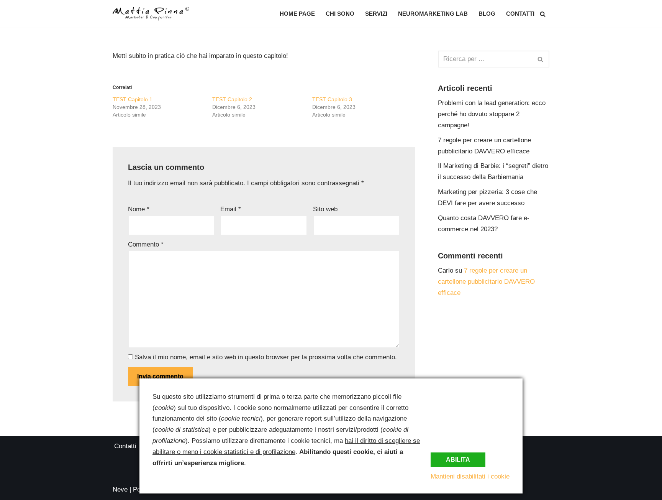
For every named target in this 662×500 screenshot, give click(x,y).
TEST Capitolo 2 (232, 99)
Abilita (458, 459)
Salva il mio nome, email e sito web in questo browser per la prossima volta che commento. (266, 357)
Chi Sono (340, 13)
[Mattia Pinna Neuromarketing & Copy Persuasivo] (151, 14)
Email (230, 209)
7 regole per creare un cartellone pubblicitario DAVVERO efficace (486, 281)
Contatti (520, 13)
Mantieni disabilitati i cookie (470, 476)
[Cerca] (543, 14)
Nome (138, 209)
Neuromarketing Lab (433, 13)
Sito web (325, 209)
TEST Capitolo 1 (132, 99)
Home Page (297, 13)
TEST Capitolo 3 (332, 99)
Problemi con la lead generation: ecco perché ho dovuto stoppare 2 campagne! (492, 114)
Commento (146, 244)
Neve (120, 489)
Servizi (376, 13)
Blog (486, 13)
